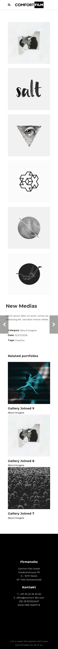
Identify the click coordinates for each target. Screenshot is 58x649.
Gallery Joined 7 (21, 513)
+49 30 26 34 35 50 (30, 594)
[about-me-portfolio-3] (29, 89)
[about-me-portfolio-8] (29, 228)
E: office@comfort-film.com (29, 597)
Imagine (32, 330)
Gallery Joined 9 (21, 408)
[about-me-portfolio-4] (29, 181)
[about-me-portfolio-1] (29, 135)
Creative (20, 340)
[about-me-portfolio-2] (29, 274)
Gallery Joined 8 (21, 461)
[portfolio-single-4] (29, 43)
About (23, 330)
